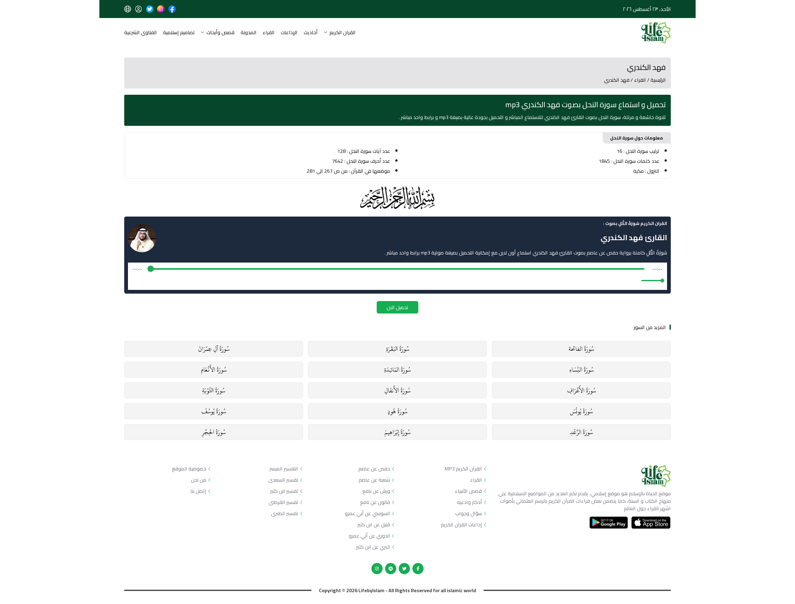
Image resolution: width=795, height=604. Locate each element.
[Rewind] (384, 280)
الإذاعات (289, 33)
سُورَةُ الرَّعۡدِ (581, 432)
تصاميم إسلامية (179, 33)
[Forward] (411, 280)
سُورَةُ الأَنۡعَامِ (214, 370)
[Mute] (635, 281)
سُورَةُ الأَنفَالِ (397, 390)
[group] (397, 276)
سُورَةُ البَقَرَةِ (397, 349)
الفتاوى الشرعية (140, 33)
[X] (404, 568)
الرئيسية (658, 80)
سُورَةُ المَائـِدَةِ (397, 370)
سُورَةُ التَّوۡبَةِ (213, 390)
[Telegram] (390, 568)
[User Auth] (138, 9)
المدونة (249, 33)
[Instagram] (377, 568)
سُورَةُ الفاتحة (581, 349)
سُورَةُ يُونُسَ (581, 411)
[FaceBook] (418, 568)
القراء (269, 33)
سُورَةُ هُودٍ (397, 411)
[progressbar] (397, 269)
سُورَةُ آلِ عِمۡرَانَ (213, 349)
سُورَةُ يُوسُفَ (213, 411)
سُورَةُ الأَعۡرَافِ (581, 390)
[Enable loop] (137, 281)
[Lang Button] (127, 9)
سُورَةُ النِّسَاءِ (581, 370)
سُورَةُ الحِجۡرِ (214, 432)
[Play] (397, 280)
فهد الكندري (616, 80)
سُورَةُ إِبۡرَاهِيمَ (397, 432)
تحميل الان (397, 307)
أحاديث (311, 33)
